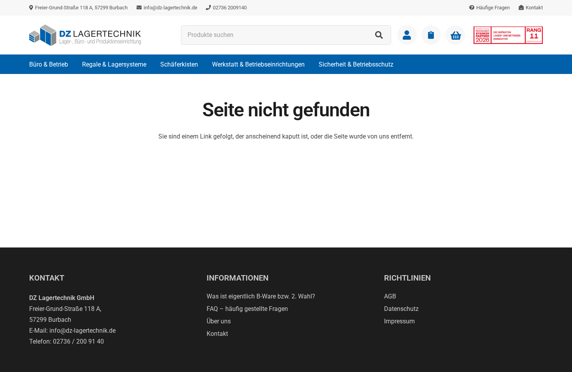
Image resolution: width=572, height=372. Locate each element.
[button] (73, 64)
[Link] (407, 35)
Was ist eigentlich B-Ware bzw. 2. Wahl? (261, 296)
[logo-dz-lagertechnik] (85, 35)
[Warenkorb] (455, 35)
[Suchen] (379, 35)
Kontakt (217, 333)
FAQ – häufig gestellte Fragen (247, 308)
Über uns (219, 321)
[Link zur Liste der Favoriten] (431, 35)
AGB (390, 296)
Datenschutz (401, 308)
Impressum (399, 321)
